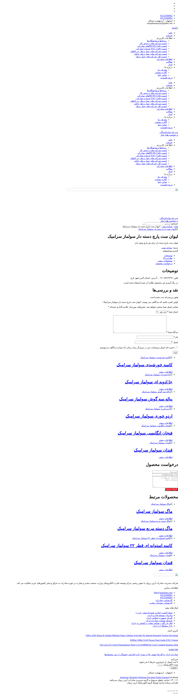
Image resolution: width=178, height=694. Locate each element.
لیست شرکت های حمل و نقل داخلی (150, 54)
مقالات (169, 62)
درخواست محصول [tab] (163, 263)
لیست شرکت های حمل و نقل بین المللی (148, 51)
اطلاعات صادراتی (164, 59)
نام (176, 337)
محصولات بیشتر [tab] (165, 261)
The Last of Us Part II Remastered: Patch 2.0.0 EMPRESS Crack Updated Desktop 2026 (139, 645)
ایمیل (175, 342)
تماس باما (162, 75)
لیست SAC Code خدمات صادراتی (151, 49)
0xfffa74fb (173, 649)
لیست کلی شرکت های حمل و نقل (151, 56)
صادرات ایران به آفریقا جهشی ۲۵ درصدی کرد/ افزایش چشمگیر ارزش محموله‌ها (141, 654)
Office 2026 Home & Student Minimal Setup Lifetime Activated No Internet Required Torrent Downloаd (132, 635)
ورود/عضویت (166, 78)
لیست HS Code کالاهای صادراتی (152, 46)
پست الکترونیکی (170, 664)
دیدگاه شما (172, 332)
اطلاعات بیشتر (165, 372)
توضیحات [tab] (168, 255)
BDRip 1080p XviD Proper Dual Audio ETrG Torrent (154, 640)
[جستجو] (143, 224)
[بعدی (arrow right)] (174, 693)
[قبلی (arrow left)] (177, 693)
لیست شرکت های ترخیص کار (153, 43)
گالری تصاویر (161, 72)
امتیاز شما (172, 312)
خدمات (169, 35)
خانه (170, 33)
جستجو (174, 223)
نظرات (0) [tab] (167, 258)
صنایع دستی (166, 226)
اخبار (170, 64)
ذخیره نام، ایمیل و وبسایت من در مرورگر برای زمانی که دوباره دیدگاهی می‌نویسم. (137, 347)
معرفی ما (162, 70)
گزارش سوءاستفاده (170, 251)
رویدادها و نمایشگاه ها (157, 41)
